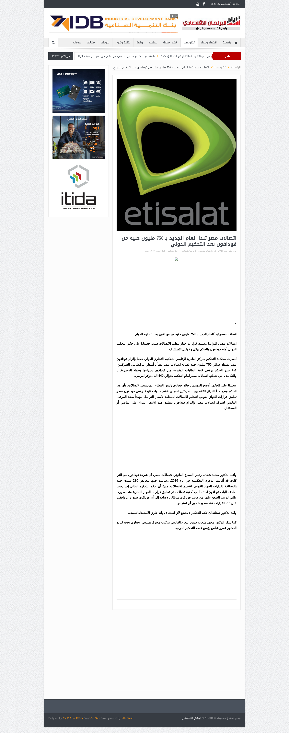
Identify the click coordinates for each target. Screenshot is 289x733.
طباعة (171, 251)
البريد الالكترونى (153, 251)
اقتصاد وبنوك (209, 42)
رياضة (139, 42)
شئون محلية (170, 42)
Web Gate (95, 718)
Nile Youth (127, 718)
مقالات (91, 42)
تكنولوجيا (189, 42)
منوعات (105, 42)
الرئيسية (227, 42)
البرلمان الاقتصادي (192, 718)
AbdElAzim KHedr (73, 718)
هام (200, 250)
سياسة (153, 42)
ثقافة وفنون (122, 42)
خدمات (77, 42)
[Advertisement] (177, 292)
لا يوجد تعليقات (189, 250)
